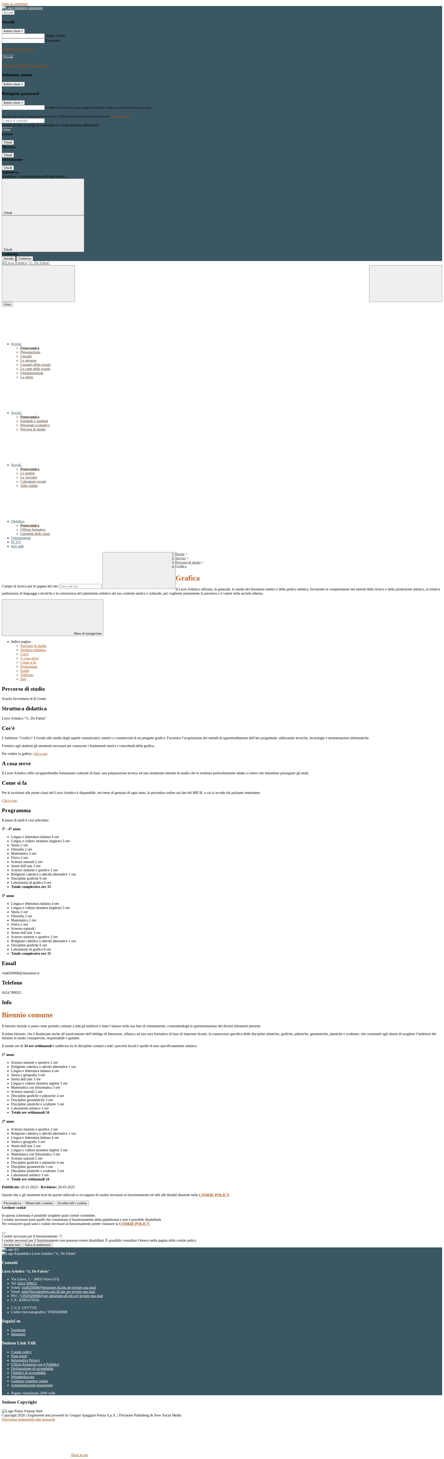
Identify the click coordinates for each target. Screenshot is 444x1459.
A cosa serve (29, 658)
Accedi (8, 12)
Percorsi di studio (188, 562)
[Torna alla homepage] (222, 263)
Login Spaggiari (120, 116)
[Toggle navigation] (38, 283)
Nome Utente (55, 36)
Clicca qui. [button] (10, 800)
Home (180, 554)
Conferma (24, 258)
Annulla (9, 258)
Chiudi (8, 142)
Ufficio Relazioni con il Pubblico (35, 1364)
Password (53, 41)
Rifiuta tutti (39, 1203)
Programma (28, 667)
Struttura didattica (33, 650)
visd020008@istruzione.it (59, 1287)
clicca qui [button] (40, 754)
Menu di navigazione (87, 633)
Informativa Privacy (25, 1360)
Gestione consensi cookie (29, 1381)
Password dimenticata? (18, 49)
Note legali (19, 1356)
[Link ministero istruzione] (22, 8)
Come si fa (28, 662)
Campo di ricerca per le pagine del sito (30, 586)
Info (23, 679)
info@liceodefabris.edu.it (58, 1292)
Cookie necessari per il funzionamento (30, 1236)
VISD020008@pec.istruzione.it (61, 1296)
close (7, 304)
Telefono (26, 675)
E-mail (50, 107)
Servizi (181, 558)
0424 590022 (27, 1283)
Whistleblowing (22, 1377)
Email (24, 671)
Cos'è (24, 654)
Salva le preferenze (38, 1245)
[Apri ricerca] (405, 283)
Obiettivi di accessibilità (28, 1373)
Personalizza (12, 1203)
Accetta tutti (72, 1203)
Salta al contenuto (15, 4)
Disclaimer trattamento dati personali (28, 1419)
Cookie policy (21, 1352)
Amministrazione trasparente (32, 1385)
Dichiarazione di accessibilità (32, 1369)
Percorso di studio (33, 646)
